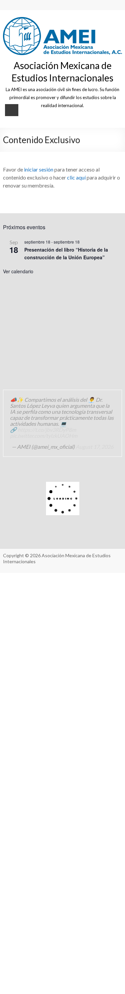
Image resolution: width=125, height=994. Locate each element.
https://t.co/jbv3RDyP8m (47, 429)
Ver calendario (18, 271)
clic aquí (76, 177)
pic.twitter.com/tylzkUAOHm (43, 435)
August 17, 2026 (94, 446)
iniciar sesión (38, 169)
